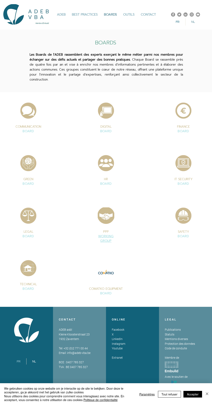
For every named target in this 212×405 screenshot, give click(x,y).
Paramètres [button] (147, 394)
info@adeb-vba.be (78, 353)
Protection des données (180, 343)
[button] (85, 14)
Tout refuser (169, 394)
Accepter (193, 394)
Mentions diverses (176, 339)
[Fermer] (207, 394)
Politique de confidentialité (100, 400)
